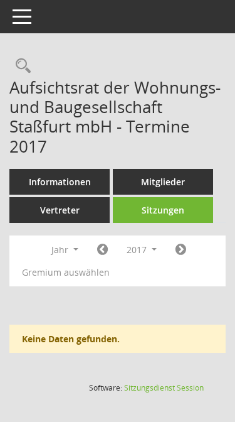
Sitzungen (163, 210)
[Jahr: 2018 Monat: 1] (181, 250)
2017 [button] (138, 250)
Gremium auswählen (66, 272)
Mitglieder (163, 182)
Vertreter (60, 210)
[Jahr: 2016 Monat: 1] (102, 250)
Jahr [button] (61, 250)
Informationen (60, 182)
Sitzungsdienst (164, 387)
